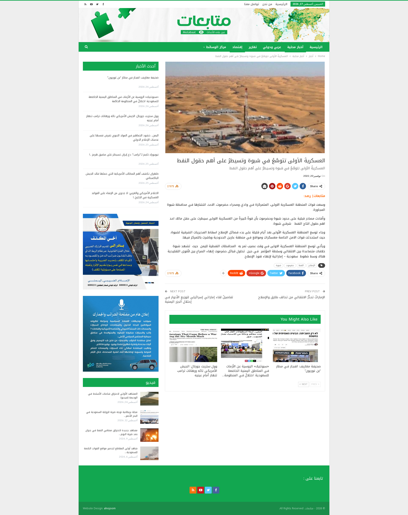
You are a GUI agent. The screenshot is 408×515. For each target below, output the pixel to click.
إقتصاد (237, 47)
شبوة (278, 265)
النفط (301, 265)
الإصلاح (312, 265)
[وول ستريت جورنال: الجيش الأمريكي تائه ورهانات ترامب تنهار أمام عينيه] (193, 345)
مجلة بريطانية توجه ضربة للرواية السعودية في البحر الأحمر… (111, 414)
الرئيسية (281, 4)
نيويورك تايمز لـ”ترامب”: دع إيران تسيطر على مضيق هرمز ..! (124, 154)
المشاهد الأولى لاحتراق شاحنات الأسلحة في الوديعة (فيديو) (112, 395)
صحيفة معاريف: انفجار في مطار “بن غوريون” (133, 77)
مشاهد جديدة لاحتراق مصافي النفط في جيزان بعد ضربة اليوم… (111, 432)
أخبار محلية (295, 47)
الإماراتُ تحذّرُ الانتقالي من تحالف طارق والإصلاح (291, 297)
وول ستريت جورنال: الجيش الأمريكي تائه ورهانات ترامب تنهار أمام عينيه (122, 118)
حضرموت (290, 265)
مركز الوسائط (216, 47)
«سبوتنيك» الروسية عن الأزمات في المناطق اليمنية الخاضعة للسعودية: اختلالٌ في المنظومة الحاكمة (124, 99)
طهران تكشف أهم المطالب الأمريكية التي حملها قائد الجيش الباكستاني (122, 176)
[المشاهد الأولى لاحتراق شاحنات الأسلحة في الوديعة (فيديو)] (149, 398)
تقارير (253, 47)
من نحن (267, 4)
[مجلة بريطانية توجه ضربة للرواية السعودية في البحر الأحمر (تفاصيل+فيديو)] (149, 417)
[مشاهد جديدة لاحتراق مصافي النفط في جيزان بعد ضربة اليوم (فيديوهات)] (149, 435)
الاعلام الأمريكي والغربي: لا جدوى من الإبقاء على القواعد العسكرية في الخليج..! (125, 195)
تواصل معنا (251, 4)
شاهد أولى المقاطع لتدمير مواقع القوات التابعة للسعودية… (110, 450)
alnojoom (110, 508)
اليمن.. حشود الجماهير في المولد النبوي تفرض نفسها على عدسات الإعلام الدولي (124, 137)
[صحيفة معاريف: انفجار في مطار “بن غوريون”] (297, 345)
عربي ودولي (272, 47)
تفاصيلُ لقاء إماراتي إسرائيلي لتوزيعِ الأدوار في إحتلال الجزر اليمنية (199, 299)
